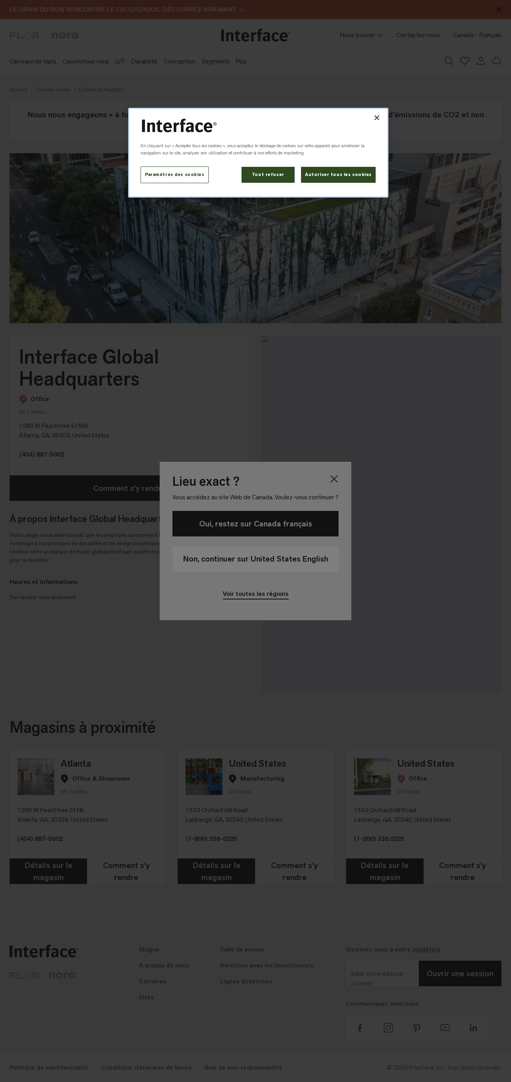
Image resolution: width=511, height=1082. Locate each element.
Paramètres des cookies (174, 175)
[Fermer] (377, 118)
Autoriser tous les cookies (338, 175)
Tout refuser (268, 175)
